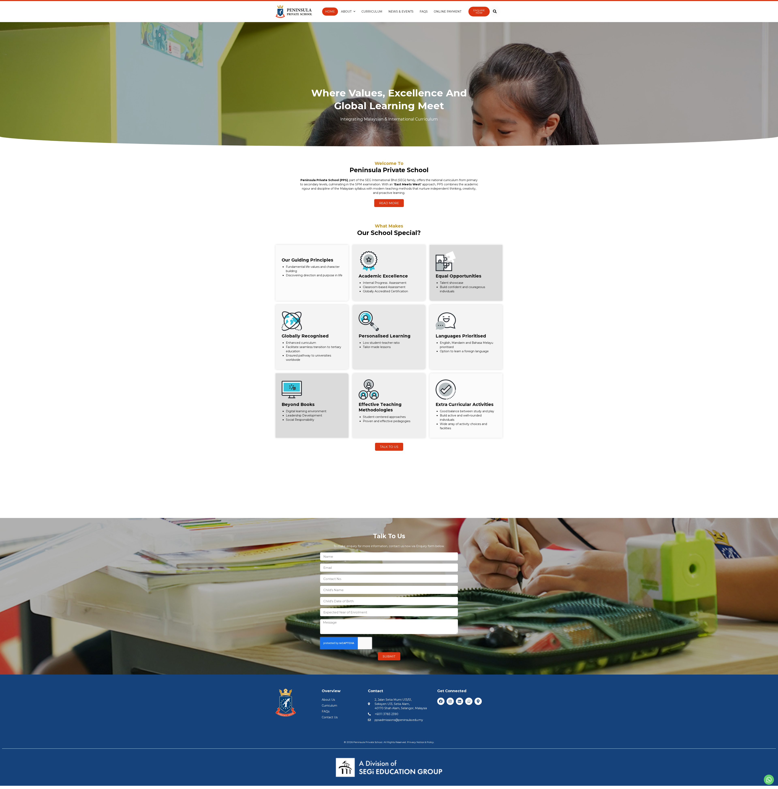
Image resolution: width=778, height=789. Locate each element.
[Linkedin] (459, 701)
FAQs (424, 11)
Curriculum (371, 11)
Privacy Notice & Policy (420, 742)
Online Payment (447, 11)
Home (330, 11)
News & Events (401, 11)
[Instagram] (450, 701)
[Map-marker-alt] (478, 701)
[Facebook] (441, 701)
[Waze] (468, 701)
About (346, 11)
